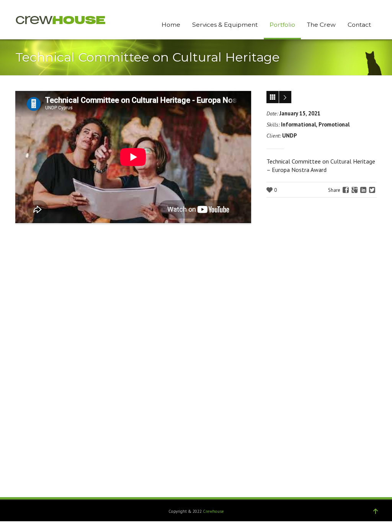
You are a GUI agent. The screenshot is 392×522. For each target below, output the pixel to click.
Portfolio (282, 24)
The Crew (321, 24)
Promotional (334, 124)
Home (171, 24)
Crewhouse (213, 511)
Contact (359, 24)
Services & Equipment (225, 24)
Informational (298, 124)
